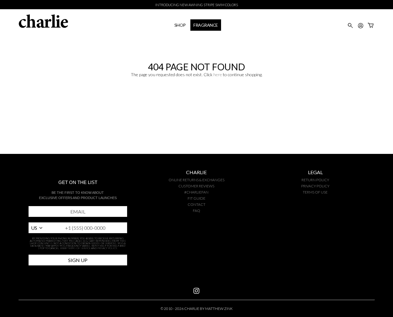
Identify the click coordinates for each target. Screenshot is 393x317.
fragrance (205, 25)
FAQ (196, 210)
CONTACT (196, 204)
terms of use (315, 192)
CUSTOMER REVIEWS (196, 186)
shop (180, 25)
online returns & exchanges (196, 180)
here (217, 74)
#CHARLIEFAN (196, 192)
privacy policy (315, 186)
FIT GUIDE (196, 198)
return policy (315, 180)
